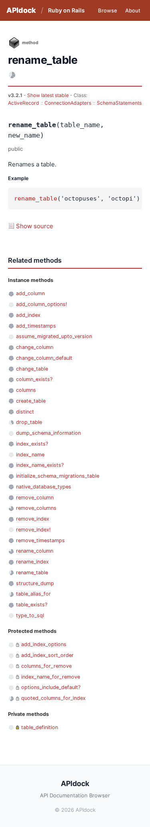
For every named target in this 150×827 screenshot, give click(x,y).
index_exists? (32, 444)
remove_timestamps (40, 540)
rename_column (34, 551)
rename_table (35, 198)
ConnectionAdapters (67, 103)
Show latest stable (48, 95)
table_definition (39, 727)
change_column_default (44, 358)
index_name (30, 455)
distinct (25, 412)
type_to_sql (30, 615)
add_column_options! (41, 304)
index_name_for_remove (50, 677)
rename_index (32, 562)
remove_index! (33, 530)
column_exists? (34, 379)
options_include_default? (50, 687)
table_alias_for (33, 594)
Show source (34, 226)
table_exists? (31, 605)
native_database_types (43, 487)
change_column (34, 347)
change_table (32, 369)
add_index (28, 315)
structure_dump (35, 583)
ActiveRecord (23, 103)
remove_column (35, 498)
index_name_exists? (40, 465)
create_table (31, 401)
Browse (107, 10)
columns (26, 390)
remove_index (32, 519)
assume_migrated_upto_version (54, 336)
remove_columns (36, 508)
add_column (30, 293)
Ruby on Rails (66, 10)
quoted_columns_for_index (53, 698)
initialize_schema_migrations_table (57, 476)
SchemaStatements (119, 103)
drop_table (29, 422)
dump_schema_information (48, 433)
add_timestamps (36, 326)
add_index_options (43, 644)
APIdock (21, 10)
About (132, 10)
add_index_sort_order (47, 655)
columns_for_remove (46, 666)
